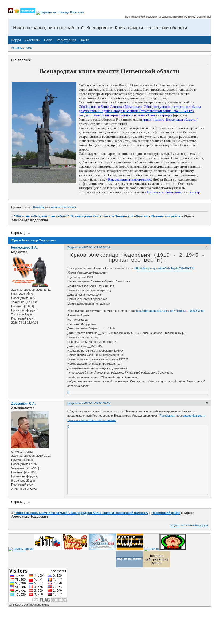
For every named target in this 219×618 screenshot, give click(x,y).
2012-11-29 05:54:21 (97, 247)
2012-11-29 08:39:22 (97, 403)
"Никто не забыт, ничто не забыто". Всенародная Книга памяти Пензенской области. (81, 216)
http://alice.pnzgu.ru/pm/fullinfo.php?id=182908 (164, 268)
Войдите (38, 207)
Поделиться (75, 247)
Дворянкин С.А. (23, 403)
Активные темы (21, 47)
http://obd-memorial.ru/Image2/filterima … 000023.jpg (170, 310)
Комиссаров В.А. (24, 247)
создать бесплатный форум (189, 525)
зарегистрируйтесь (64, 207)
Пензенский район (165, 216)
